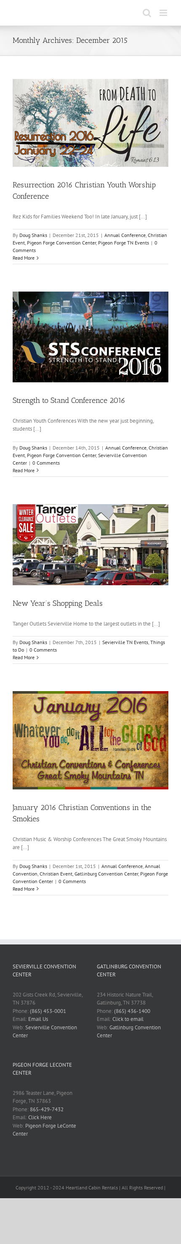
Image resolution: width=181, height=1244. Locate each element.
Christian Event (56, 874)
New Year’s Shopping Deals (58, 603)
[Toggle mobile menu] (164, 12)
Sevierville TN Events (125, 642)
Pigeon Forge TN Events (123, 242)
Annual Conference (125, 235)
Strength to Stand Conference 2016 (69, 400)
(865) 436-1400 (132, 1011)
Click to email (128, 1019)
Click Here (40, 1117)
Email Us (38, 1019)
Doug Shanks (33, 235)
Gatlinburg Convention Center (106, 874)
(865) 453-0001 (48, 1011)
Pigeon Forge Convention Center (61, 242)
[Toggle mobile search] (147, 12)
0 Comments (46, 463)
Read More (24, 258)
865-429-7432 (47, 1109)
